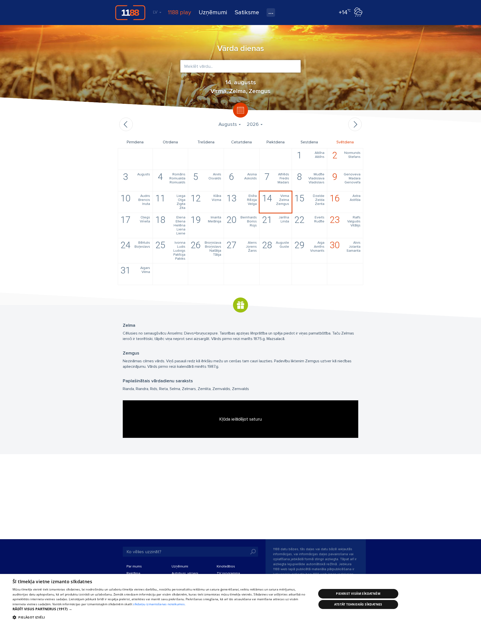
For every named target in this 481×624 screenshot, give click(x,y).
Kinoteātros (226, 566)
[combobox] (240, 66)
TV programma (228, 573)
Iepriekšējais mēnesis (126, 124)
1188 (130, 12)
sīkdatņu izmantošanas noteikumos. (159, 604)
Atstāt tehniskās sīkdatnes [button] (358, 604)
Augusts (228, 124)
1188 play (179, 12)
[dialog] (240, 599)
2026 (253, 124)
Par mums (134, 566)
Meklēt (253, 552)
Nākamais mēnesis (355, 124)
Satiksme (247, 12)
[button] (160, 609)
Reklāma (133, 573)
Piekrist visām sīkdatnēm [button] (358, 593)
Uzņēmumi (213, 12)
